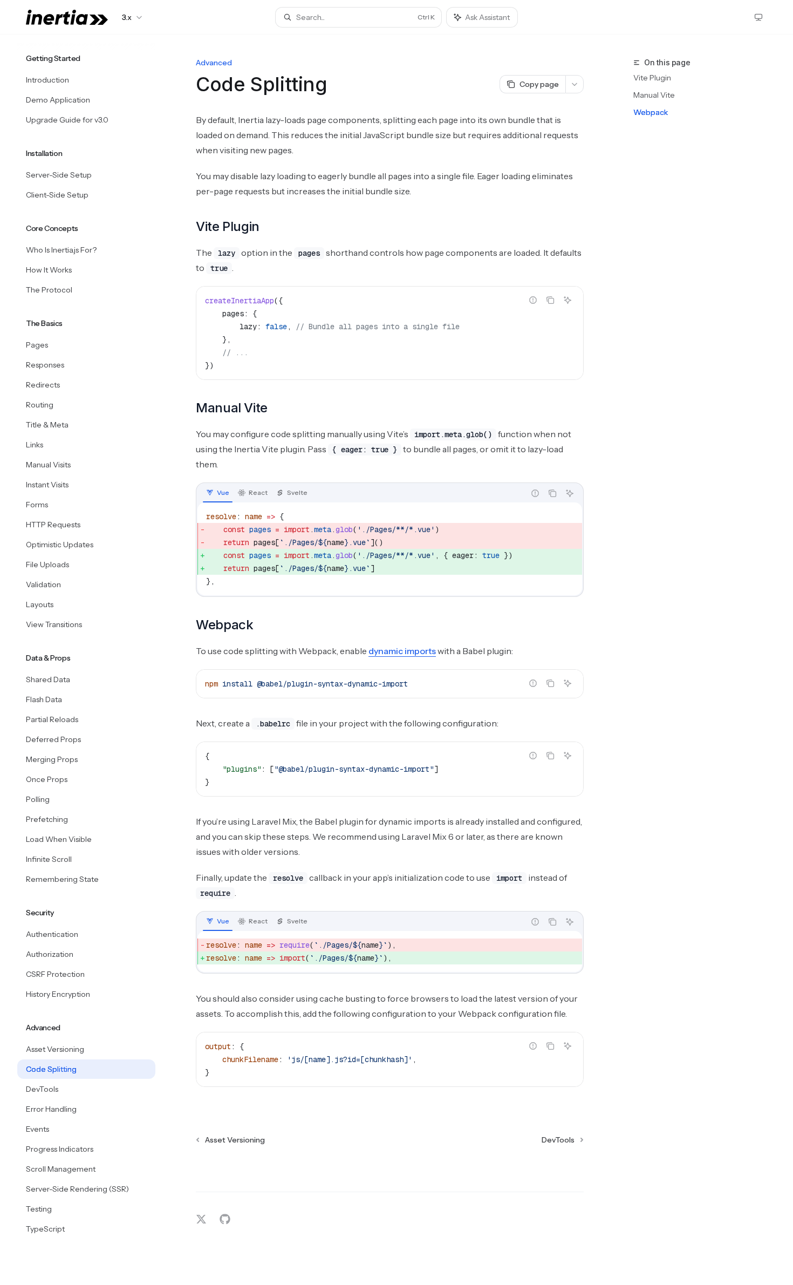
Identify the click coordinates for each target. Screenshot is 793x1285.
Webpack (650, 112)
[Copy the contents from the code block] (550, 300)
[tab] (218, 492)
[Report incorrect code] (533, 300)
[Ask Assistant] (567, 300)
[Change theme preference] (758, 17)
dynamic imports (402, 650)
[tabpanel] (389, 548)
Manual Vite (654, 95)
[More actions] (574, 84)
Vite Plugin (652, 78)
